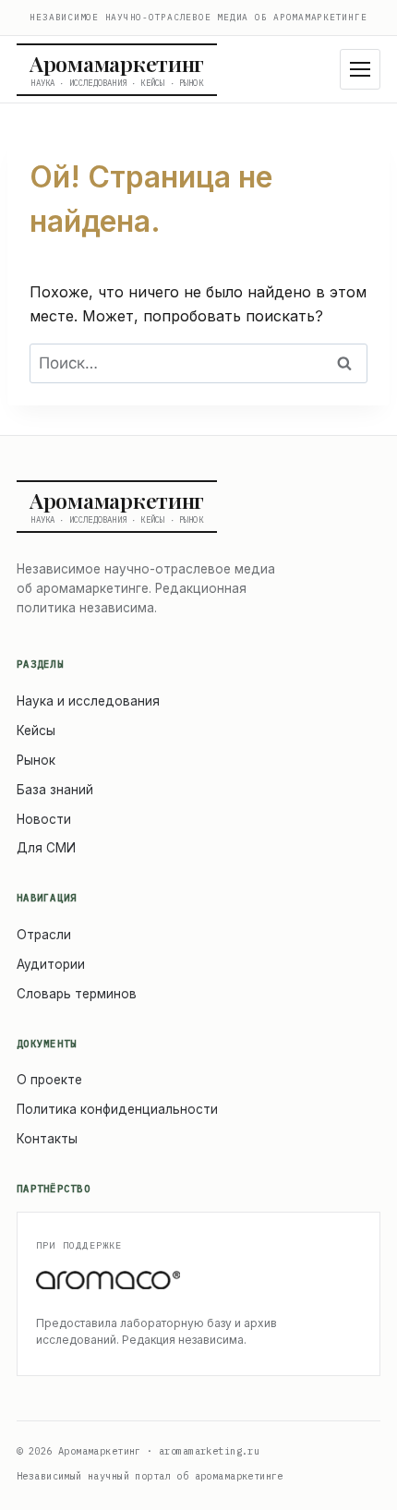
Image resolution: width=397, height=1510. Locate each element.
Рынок (36, 760)
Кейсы (36, 730)
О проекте (49, 1079)
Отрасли (44, 934)
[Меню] (360, 69)
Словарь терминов (77, 993)
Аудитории (51, 964)
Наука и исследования (88, 701)
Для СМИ (46, 847)
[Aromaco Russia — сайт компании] (198, 1280)
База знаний (55, 789)
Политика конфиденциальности (117, 1109)
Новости (44, 819)
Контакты (47, 1138)
